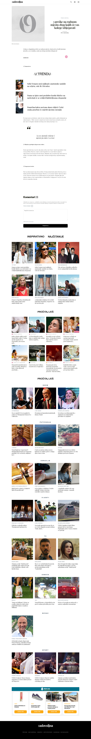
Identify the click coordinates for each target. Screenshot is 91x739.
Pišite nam (25, 732)
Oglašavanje (56, 732)
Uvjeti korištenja (32, 732)
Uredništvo (39, 732)
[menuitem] (74, 2)
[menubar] (74, 2)
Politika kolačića (64, 732)
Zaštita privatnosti (48, 732)
